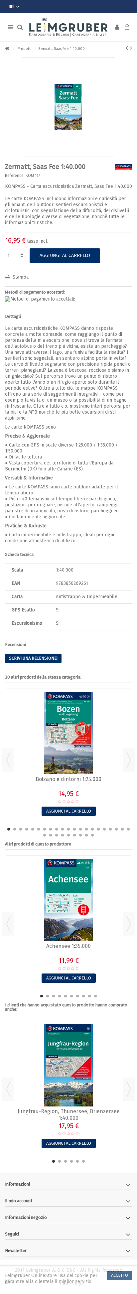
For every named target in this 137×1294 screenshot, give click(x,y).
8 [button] (50, 829)
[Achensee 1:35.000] (68, 900)
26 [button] (68, 835)
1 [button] (8, 829)
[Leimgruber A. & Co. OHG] (68, 27)
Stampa (20, 277)
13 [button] (80, 829)
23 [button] (50, 835)
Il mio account (18, 1200)
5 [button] (32, 829)
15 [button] (92, 829)
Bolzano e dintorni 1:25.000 (68, 779)
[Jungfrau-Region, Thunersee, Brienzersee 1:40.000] (68, 1065)
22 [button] (44, 835)
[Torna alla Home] (7, 49)
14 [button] (86, 829)
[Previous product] (127, 48)
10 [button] (62, 829)
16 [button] (98, 829)
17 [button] (104, 829)
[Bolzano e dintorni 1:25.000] (68, 733)
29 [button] (86, 835)
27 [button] (74, 835)
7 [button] (44, 829)
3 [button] (20, 829)
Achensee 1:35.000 (68, 946)
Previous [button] (8, 760)
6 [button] (38, 829)
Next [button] (129, 760)
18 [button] (110, 829)
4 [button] (26, 829)
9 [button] (56, 829)
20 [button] (122, 829)
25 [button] (62, 835)
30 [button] (92, 835)
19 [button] (116, 829)
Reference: (15, 175)
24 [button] (56, 835)
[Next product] (131, 48)
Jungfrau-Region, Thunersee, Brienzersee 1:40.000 (69, 1114)
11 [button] (68, 829)
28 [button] (80, 835)
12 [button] (74, 829)
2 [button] (14, 829)
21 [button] (128, 829)
